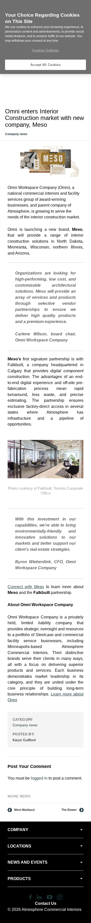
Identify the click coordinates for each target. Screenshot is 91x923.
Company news (16, 134)
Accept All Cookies (45, 65)
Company (18, 830)
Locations (19, 846)
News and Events (28, 862)
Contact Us (45, 903)
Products (19, 879)
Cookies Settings (45, 50)
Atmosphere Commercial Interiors (51, 909)
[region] (45, 37)
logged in (39, 778)
